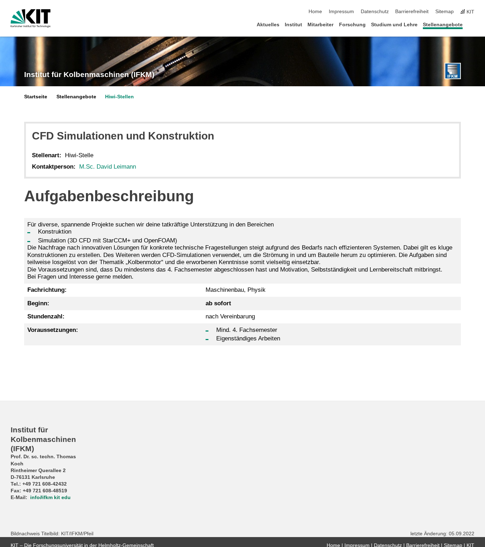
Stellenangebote (443, 24)
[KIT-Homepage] (31, 18)
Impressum (341, 11)
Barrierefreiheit (412, 11)
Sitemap (444, 11)
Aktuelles (268, 24)
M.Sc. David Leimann (107, 166)
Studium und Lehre (394, 24)
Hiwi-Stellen (119, 96)
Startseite (35, 96)
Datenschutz (375, 11)
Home (315, 11)
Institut (293, 24)
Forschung (352, 24)
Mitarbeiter (320, 24)
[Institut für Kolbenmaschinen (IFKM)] (453, 71)
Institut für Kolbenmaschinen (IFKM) (89, 74)
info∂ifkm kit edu (50, 497)
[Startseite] (472, 24)
